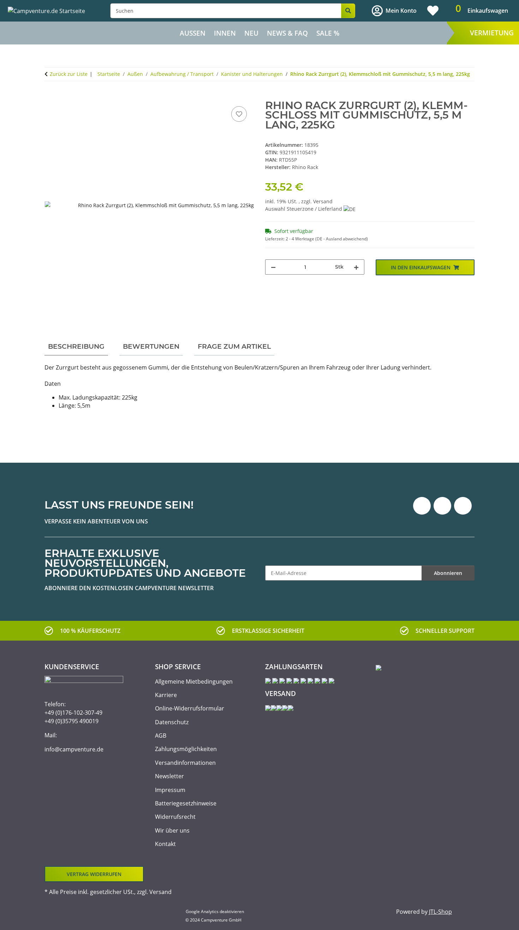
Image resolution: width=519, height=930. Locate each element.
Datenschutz (172, 722)
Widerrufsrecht (175, 817)
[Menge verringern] (273, 267)
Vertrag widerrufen (94, 874)
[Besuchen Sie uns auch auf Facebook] (422, 506)
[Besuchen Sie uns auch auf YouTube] (442, 506)
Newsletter (169, 776)
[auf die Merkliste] (239, 114)
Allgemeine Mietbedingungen (194, 681)
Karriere (166, 695)
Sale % (327, 33)
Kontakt (165, 844)
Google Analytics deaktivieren (215, 911)
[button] (394, 11)
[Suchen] (348, 11)
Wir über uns (172, 830)
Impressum (170, 790)
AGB (160, 735)
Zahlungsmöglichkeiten (186, 749)
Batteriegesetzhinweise (185, 803)
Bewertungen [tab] (151, 346)
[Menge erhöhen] (356, 267)
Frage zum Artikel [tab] (234, 346)
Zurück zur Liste (69, 74)
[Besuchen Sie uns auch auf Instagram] (463, 506)
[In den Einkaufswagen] (50, 97)
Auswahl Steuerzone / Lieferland (304, 208)
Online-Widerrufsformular (189, 708)
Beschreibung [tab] (76, 346)
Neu (251, 33)
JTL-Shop (440, 912)
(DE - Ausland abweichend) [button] (341, 239)
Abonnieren (448, 573)
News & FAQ (287, 33)
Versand (323, 201)
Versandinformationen (185, 763)
